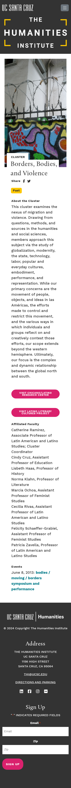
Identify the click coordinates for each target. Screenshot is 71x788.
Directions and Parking (35, 682)
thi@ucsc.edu (35, 674)
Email (35, 723)
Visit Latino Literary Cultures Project (35, 412)
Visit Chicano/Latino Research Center (35, 394)
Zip (35, 741)
